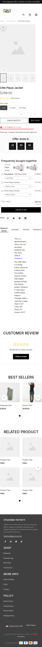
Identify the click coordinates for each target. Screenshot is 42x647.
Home (2, 21)
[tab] (19, 415)
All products (11, 21)
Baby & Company (18, 257)
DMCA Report (31, 625)
